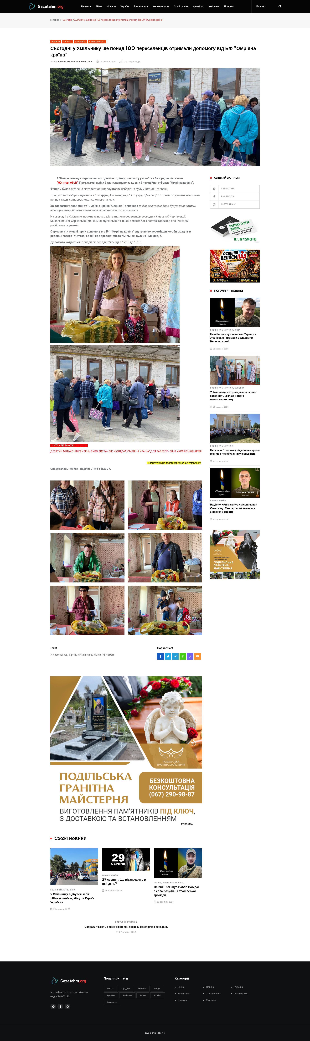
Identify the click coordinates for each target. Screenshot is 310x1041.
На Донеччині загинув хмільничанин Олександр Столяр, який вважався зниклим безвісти (233, 508)
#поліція (157, 995)
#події (157, 988)
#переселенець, (59, 654)
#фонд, (73, 654)
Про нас (229, 6)
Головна (86, 6)
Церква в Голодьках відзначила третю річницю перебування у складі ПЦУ (235, 452)
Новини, (54, 875)
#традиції (125, 988)
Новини (111, 6)
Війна (99, 6)
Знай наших (181, 6)
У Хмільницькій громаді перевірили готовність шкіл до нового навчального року (233, 396)
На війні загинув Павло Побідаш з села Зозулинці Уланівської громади (125, 891)
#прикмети (112, 1002)
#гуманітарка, (85, 654)
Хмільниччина (161, 6)
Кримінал (198, 6)
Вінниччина (141, 6)
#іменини (142, 988)
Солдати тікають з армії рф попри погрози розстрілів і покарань (126, 926)
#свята (110, 988)
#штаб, (97, 654)
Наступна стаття (125, 922)
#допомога (108, 654)
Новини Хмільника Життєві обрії (75, 62)
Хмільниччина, (118, 883)
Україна (124, 6)
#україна (111, 995)
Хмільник (214, 6)
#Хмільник (127, 995)
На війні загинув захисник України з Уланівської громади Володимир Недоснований (233, 338)
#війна (143, 995)
